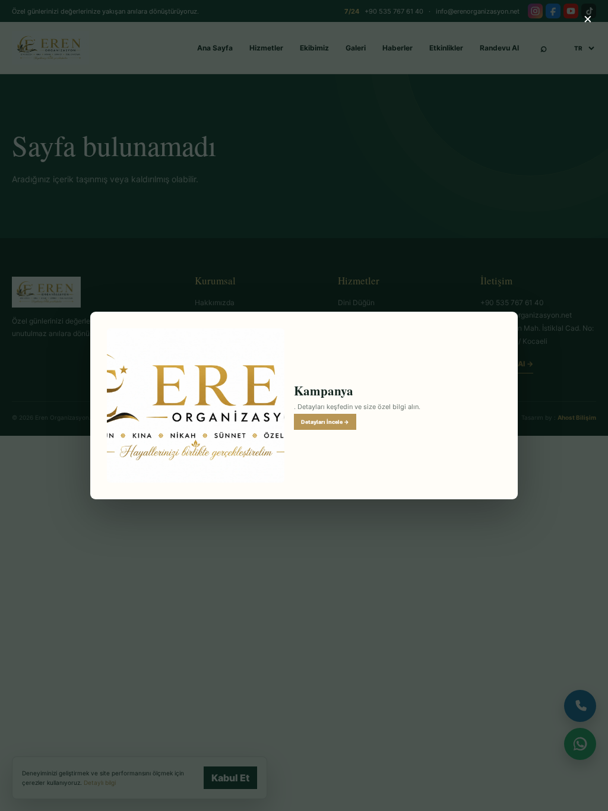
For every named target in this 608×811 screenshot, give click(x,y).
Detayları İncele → (325, 422)
